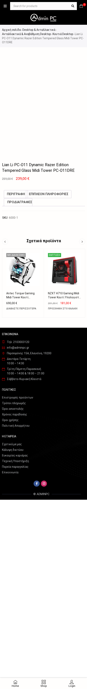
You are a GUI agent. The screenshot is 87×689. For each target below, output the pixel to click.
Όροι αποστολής (13, 408)
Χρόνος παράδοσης (14, 414)
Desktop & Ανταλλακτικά (38, 29)
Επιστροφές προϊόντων (17, 397)
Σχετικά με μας (12, 444)
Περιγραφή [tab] (16, 194)
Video (12, 151)
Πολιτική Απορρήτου (16, 425)
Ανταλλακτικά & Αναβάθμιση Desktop (26, 34)
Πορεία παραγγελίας (15, 466)
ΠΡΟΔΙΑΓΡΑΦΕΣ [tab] (19, 202)
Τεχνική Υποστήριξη (15, 461)
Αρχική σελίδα (11, 29)
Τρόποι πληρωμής (14, 403)
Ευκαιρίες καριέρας (15, 455)
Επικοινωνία (10, 472)
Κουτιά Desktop (63, 34)
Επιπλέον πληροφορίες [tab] (48, 194)
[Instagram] (44, 484)
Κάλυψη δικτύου (12, 449)
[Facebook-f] (37, 484)
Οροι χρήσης (10, 420)
